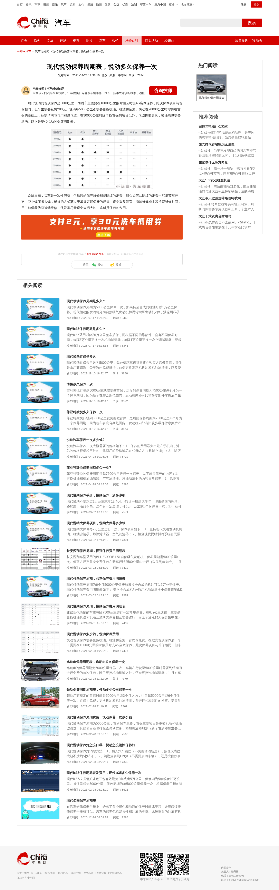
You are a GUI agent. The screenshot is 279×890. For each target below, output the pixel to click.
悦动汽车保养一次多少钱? (86, 440)
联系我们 (50, 872)
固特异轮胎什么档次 (213, 126)
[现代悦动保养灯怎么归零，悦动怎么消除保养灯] (40, 744)
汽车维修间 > (43, 51)
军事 (37, 4)
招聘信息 (63, 872)
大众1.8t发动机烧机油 (214, 180)
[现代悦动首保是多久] (40, 355)
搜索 (252, 22)
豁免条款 (89, 872)
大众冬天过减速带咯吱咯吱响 (220, 198)
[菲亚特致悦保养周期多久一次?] (40, 466)
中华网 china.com (34, 22)
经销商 (169, 40)
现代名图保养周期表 (81, 800)
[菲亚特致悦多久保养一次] (40, 411)
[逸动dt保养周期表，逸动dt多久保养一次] (40, 661)
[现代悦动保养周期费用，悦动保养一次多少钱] (40, 716)
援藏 (90, 4)
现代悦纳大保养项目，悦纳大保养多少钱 (96, 523)
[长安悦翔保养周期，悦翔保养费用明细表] (40, 550)
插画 (99, 4)
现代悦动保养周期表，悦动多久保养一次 (78, 51)
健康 (107, 4)
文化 (81, 4)
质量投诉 (241, 40)
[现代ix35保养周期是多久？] (40, 328)
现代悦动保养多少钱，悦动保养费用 (93, 634)
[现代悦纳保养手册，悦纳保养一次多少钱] (40, 494)
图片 (89, 40)
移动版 (257, 40)
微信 (100, 264)
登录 (256, 4)
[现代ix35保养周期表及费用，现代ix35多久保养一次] (40, 772)
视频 (76, 40)
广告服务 (37, 872)
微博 (118, 264)
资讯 (28, 4)
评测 (63, 40)
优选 (125, 4)
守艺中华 (145, 4)
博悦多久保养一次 (80, 384)
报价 (115, 40)
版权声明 (76, 872)
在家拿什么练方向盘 (213, 162)
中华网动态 (115, 872)
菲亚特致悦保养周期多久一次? (89, 467)
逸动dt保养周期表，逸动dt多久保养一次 (96, 662)
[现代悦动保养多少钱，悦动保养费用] (40, 633)
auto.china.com (95, 254)
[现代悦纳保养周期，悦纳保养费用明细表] (40, 605)
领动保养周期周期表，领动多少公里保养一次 (99, 689)
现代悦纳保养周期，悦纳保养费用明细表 (96, 606)
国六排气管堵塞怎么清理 (216, 144)
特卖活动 (151, 40)
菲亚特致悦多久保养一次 (85, 412)
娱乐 (55, 4)
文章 (50, 40)
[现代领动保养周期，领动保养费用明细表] (40, 577)
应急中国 (160, 4)
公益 (116, 4)
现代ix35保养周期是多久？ (86, 329)
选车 (102, 40)
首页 (20, 4)
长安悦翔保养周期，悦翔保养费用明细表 (96, 551)
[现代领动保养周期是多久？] (40, 300)
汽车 (64, 4)
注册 (243, 4)
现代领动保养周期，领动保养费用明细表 (96, 578)
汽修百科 (131, 40)
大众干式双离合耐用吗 (215, 216)
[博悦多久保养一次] (40, 383)
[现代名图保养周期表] (40, 799)
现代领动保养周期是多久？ (86, 301)
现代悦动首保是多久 (81, 356)
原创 (37, 40)
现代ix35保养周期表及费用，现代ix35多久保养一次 (104, 773)
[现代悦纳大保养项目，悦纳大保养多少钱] (40, 522)
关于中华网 (23, 872)
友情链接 (101, 872)
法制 (134, 4)
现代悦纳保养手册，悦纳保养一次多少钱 (96, 495)
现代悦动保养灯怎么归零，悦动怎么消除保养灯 (101, 745)
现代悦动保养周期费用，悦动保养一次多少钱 (99, 717)
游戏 (72, 4)
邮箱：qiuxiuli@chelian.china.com (240, 879)
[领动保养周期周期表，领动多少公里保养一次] (40, 688)
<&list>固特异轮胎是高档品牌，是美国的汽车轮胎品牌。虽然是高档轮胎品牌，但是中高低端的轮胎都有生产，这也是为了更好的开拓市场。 (226, 135)
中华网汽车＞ (25, 51)
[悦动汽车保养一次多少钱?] (40, 439)
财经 (46, 4)
